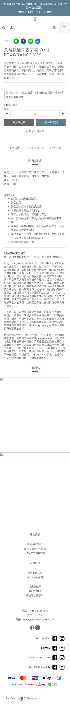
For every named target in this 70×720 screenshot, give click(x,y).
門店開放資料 (35, 573)
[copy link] (37, 41)
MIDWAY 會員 (35, 577)
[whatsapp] (30, 41)
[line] (16, 41)
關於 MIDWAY (35, 544)
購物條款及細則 (34, 595)
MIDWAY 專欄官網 (35, 553)
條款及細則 (35, 591)
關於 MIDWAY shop (35, 548)
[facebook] (23, 41)
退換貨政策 (35, 586)
